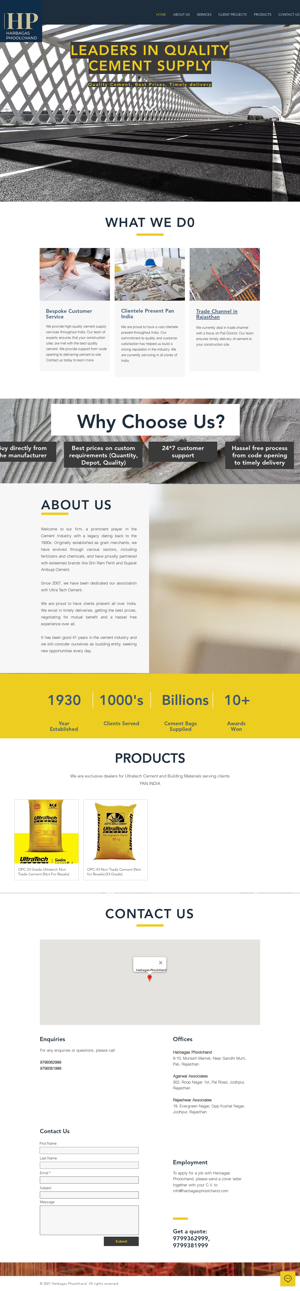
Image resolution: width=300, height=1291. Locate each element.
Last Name (48, 1158)
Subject (45, 1188)
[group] (150, 840)
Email (44, 1173)
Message (47, 1202)
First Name (48, 1143)
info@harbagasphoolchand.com (200, 1190)
